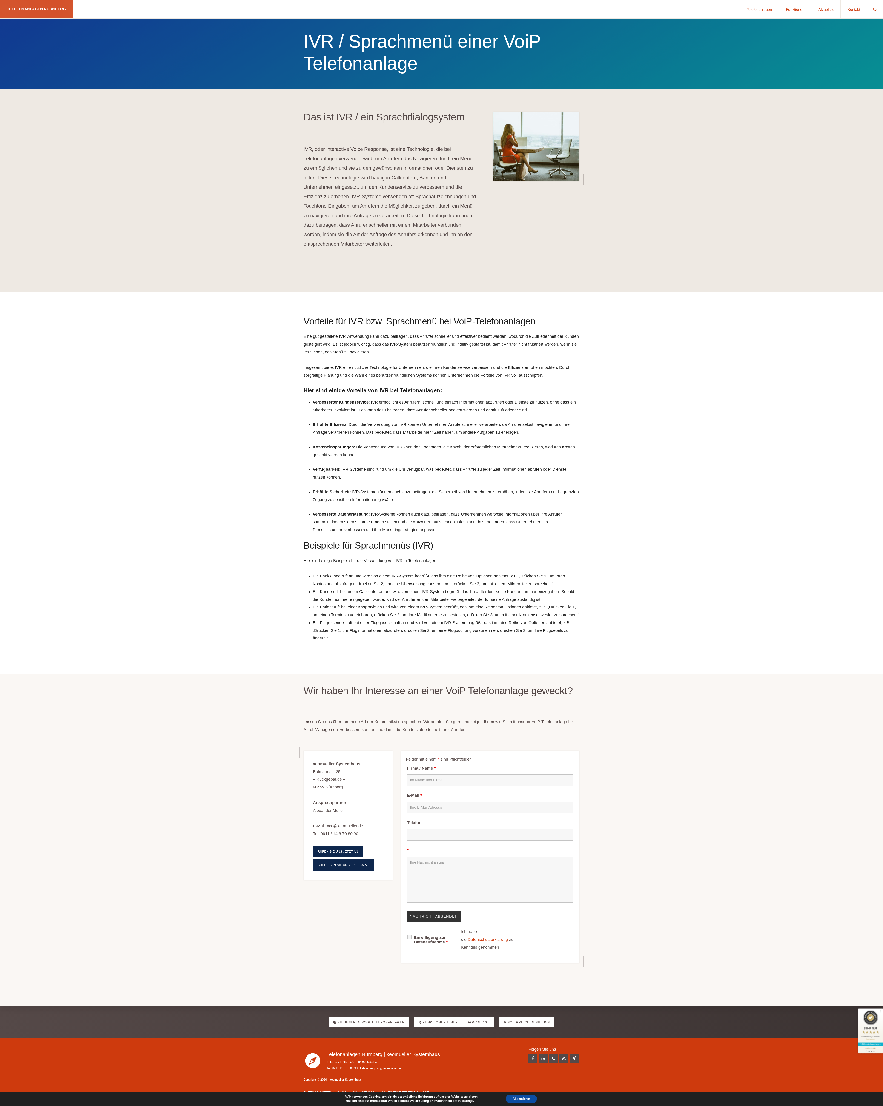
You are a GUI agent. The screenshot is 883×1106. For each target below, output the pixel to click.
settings (467, 1101)
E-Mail (414, 795)
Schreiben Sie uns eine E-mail (344, 865)
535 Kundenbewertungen (870, 1044)
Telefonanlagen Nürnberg (36, 9)
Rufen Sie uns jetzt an (338, 851)
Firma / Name (421, 768)
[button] (875, 9)
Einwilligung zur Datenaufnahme (431, 939)
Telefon (414, 822)
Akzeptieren (521, 1099)
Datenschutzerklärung (488, 939)
